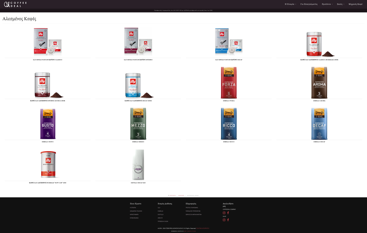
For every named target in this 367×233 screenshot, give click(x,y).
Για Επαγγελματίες (308, 4)
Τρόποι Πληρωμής (192, 207)
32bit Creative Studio (190, 231)
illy (159, 207)
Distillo (160, 214)
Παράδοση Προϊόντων (193, 211)
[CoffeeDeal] (15, 4)
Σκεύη (340, 4)
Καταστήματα (134, 214)
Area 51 (160, 218)
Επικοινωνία (134, 218)
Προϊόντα (326, 4)
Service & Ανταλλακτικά (194, 214)
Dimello (160, 211)
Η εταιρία (133, 207)
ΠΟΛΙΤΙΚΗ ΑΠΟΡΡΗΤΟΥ (202, 228)
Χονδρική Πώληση (136, 211)
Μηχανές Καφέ (355, 4)
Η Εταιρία (290, 4)
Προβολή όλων (163, 221)
